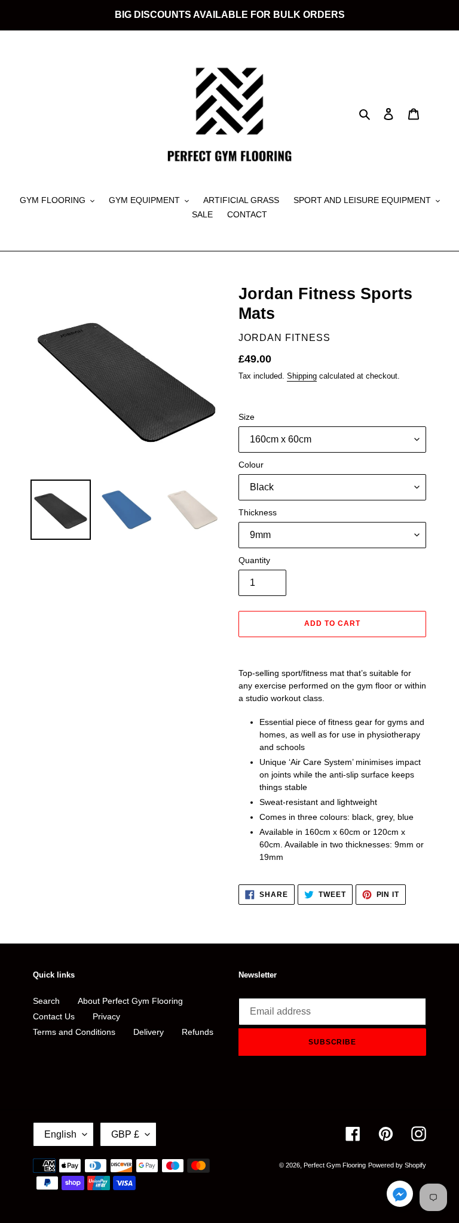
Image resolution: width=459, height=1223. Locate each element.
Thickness (257, 512)
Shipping (302, 375)
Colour (251, 464)
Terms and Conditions (74, 1032)
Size (246, 417)
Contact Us (54, 1016)
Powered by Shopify (397, 1165)
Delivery (148, 1032)
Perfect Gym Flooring (335, 1165)
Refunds (197, 1032)
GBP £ (125, 1134)
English (60, 1134)
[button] (400, 1196)
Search (46, 1001)
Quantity (254, 560)
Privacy (106, 1016)
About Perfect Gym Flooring (130, 1001)
